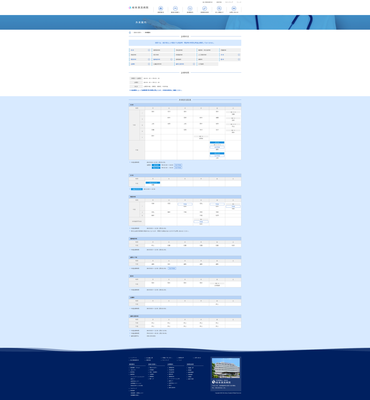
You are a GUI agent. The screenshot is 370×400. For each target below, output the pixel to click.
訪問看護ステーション (136, 383)
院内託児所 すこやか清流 (137, 385)
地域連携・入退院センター (137, 393)
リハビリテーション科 (174, 378)
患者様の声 (181, 357)
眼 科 (170, 385)
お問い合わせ (198, 357)
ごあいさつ (133, 369)
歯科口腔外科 (172, 387)
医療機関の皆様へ (135, 395)
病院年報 (219, 2)
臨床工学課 (190, 378)
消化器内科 (171, 369)
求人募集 (148, 357)
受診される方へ (153, 367)
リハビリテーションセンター (138, 376)
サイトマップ (229, 2)
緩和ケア (133, 378)
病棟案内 (152, 376)
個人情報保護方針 (208, 2)
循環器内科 (171, 367)
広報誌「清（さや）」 (167, 357)
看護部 (189, 367)
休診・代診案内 (153, 372)
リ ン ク (239, 2)
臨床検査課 (190, 372)
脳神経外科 (171, 376)
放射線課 (190, 374)
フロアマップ (133, 388)
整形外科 (171, 374)
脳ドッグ (152, 378)
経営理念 (132, 372)
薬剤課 (189, 370)
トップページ (133, 357)
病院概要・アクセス (135, 367)
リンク (180, 360)
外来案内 (152, 369)
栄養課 (189, 376)
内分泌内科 (171, 372)
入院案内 (152, 374)
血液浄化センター (135, 381)
